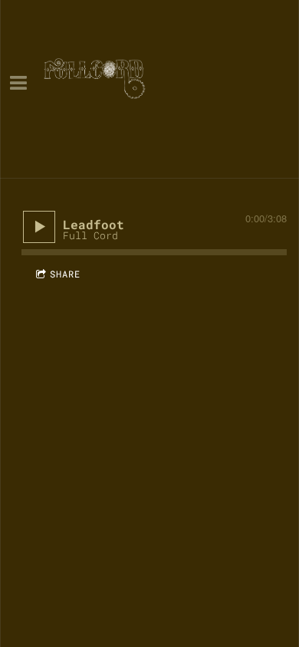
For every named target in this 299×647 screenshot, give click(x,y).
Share (65, 274)
